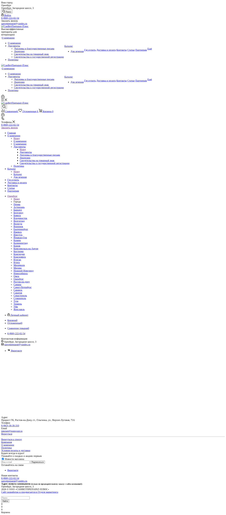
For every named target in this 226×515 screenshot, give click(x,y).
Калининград (21, 243)
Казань (17, 240)
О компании (20, 141)
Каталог (18, 174)
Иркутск (18, 234)
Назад (17, 138)
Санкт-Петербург (23, 287)
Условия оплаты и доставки (15, 450)
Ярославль (19, 309)
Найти (5, 501)
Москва (18, 268)
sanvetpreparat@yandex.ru (14, 23)
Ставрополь (20, 298)
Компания (6, 442)
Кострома (19, 251)
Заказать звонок (9, 127)
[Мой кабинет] (2, 97)
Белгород (18, 212)
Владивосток (20, 218)
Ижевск (18, 232)
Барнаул (18, 210)
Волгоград (19, 221)
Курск (17, 262)
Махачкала (19, 265)
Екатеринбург (21, 229)
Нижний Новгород (24, 270)
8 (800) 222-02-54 (10, 18)
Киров (17, 246)
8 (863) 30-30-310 (10, 425)
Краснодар (19, 254)
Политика (6, 447)
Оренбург (19, 279)
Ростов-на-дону (22, 281)
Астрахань (19, 207)
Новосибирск (21, 273)
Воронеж (18, 226)
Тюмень (18, 304)
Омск (16, 276)
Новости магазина (14, 459)
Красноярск (20, 257)
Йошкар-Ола (20, 237)
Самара (17, 284)
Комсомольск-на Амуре (26, 248)
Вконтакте (16, 350)
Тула (16, 301)
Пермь (17, 204)
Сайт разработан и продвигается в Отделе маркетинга (29, 492)
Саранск (18, 290)
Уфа (16, 306)
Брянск (17, 215)
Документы (26, 152)
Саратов (18, 293)
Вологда (18, 223)
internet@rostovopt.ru (11, 431)
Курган (17, 259)
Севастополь (20, 295)
